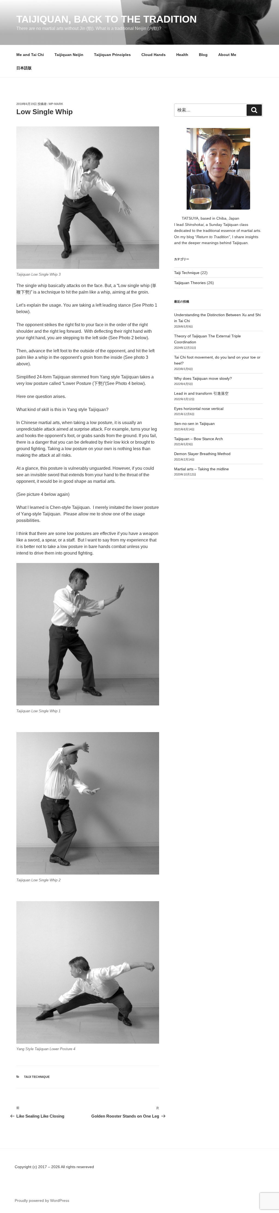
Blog (203, 54)
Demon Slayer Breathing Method (202, 454)
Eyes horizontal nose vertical (198, 408)
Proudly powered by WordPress (42, 1200)
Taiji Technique (37, 1076)
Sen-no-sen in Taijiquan (194, 423)
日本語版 (24, 68)
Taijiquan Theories (190, 283)
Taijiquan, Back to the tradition (106, 19)
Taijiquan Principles (112, 54)
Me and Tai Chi (30, 54)
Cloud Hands (153, 54)
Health (182, 54)
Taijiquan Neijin (68, 54)
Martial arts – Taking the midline (201, 469)
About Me (227, 54)
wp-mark (55, 103)
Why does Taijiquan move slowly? (203, 378)
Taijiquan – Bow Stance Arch (198, 439)
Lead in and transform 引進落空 (201, 393)
